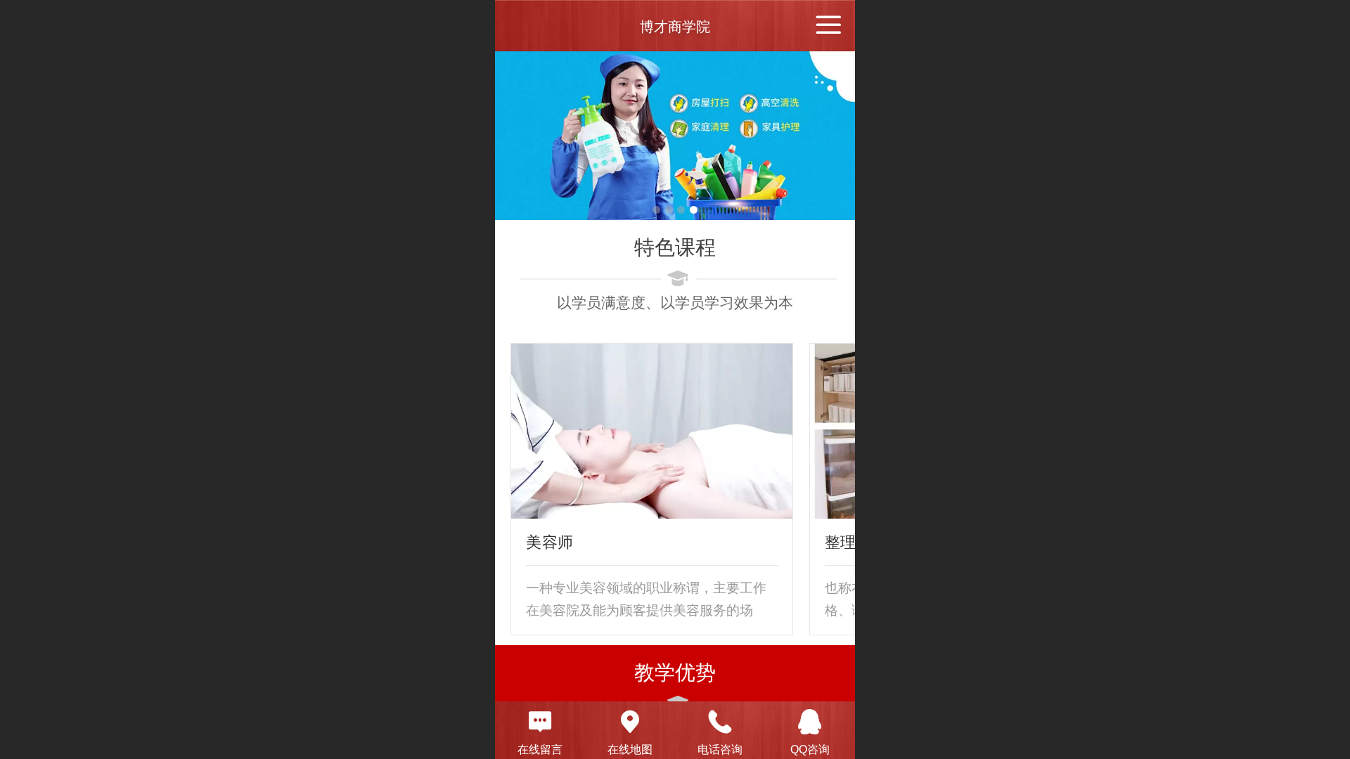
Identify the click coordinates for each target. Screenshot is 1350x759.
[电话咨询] (720, 722)
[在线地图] (630, 722)
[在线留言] (540, 722)
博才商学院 (675, 26)
